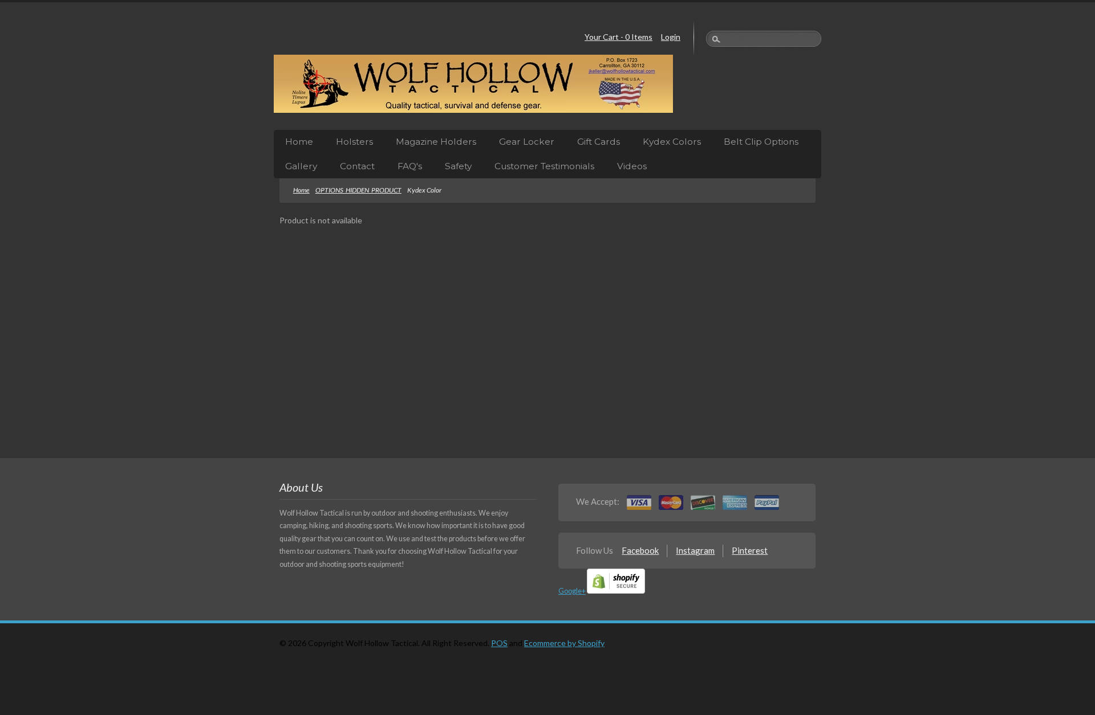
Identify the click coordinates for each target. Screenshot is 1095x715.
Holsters (354, 141)
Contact (357, 166)
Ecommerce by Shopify (564, 643)
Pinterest (750, 550)
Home (299, 141)
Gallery (301, 166)
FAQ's (410, 166)
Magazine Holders (436, 141)
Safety (458, 166)
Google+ (572, 591)
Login (670, 37)
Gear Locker (526, 141)
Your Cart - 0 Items (618, 37)
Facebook (640, 550)
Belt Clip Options (761, 141)
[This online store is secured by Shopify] (616, 591)
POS (499, 643)
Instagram (695, 550)
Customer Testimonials (544, 166)
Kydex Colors (672, 141)
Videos (632, 166)
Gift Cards (598, 141)
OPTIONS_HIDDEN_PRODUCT (358, 190)
